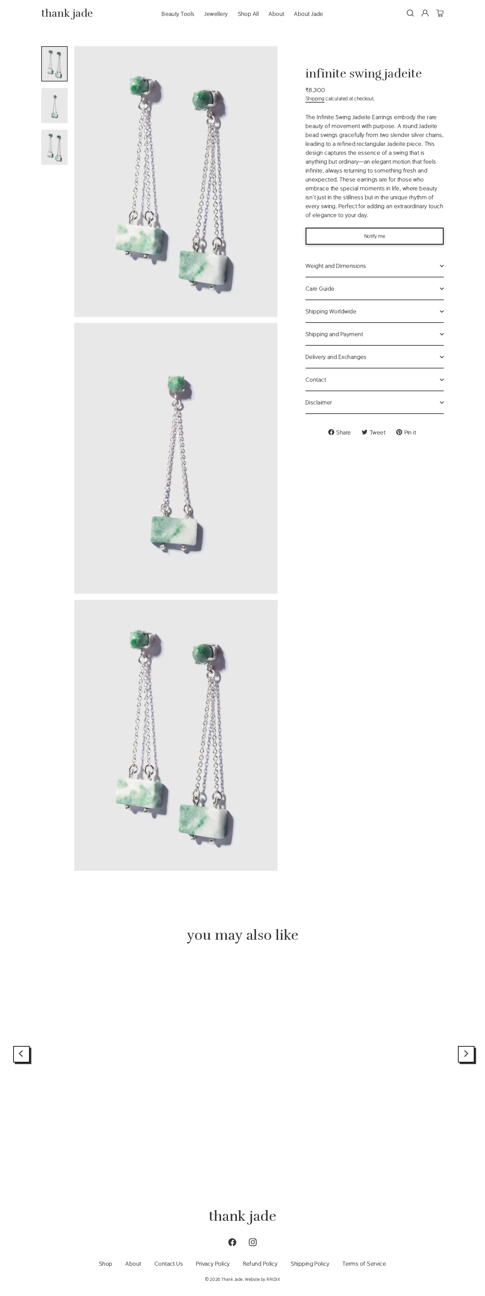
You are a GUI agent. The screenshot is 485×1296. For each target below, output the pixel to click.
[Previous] (21, 1054)
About (276, 13)
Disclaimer (319, 402)
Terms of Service (364, 1263)
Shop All (248, 13)
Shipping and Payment (334, 334)
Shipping (315, 98)
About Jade (308, 13)
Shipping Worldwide (331, 311)
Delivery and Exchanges (336, 357)
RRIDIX (273, 1279)
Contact (316, 379)
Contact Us (168, 1263)
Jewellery (216, 13)
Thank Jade (67, 13)
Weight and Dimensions (336, 265)
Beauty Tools (178, 13)
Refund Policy (260, 1263)
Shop (106, 1263)
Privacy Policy (213, 1263)
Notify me (374, 236)
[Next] (466, 1054)
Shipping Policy (310, 1263)
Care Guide (320, 288)
